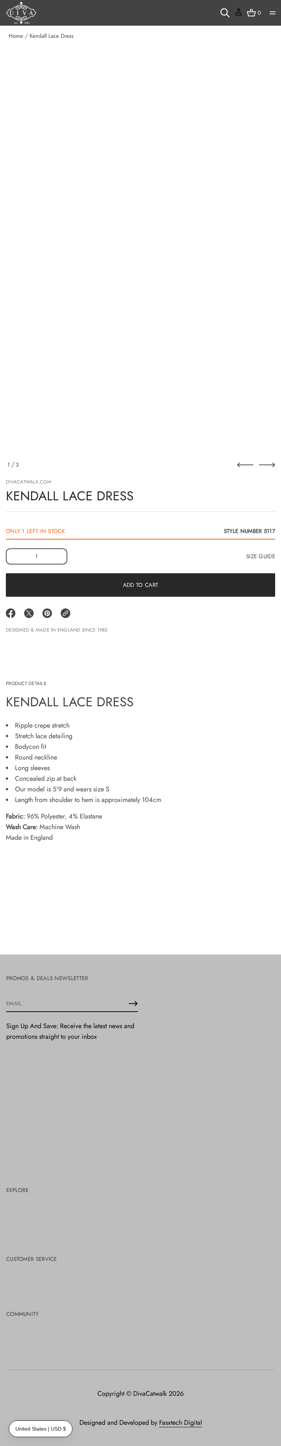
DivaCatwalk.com (28, 481)
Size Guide (260, 556)
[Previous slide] (245, 465)
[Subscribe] (133, 1003)
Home (16, 36)
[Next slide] (267, 465)
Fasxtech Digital (180, 1422)
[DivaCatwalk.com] (21, 13)
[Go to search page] (225, 13)
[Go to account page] (238, 14)
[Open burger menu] (272, 13)
